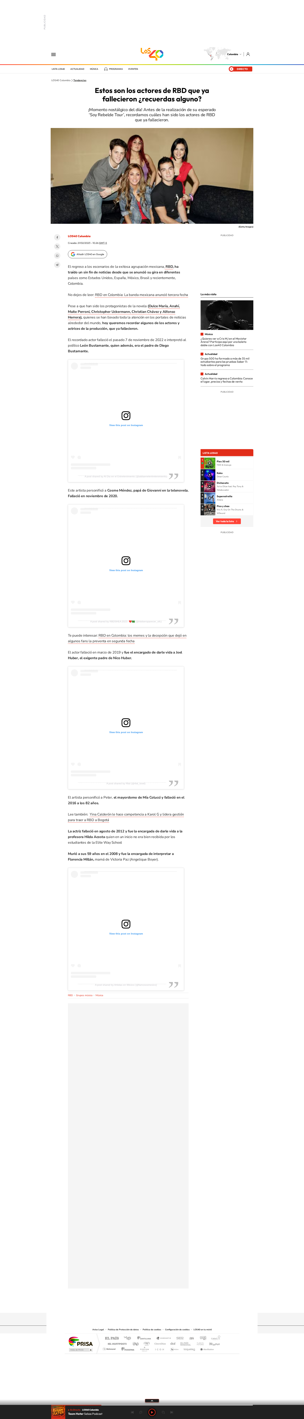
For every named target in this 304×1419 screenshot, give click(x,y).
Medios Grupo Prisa (80, 1350)
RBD (169, 266)
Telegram (57, 265)
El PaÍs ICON (159, 1348)
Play (152, 1412)
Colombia (232, 54)
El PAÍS (112, 1338)
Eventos (133, 69)
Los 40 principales (128, 1338)
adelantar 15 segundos (163, 1412)
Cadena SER (179, 1338)
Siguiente (172, 1412)
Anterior (132, 1412)
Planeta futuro (198, 1343)
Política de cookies (152, 1329)
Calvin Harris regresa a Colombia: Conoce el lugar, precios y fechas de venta (227, 380)
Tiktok (138, 1306)
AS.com (190, 1338)
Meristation (206, 1348)
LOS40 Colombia (152, 54)
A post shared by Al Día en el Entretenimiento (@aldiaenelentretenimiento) (126, 476)
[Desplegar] (152, 1400)
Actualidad (77, 69)
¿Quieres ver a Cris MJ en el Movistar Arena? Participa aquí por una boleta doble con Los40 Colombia (224, 342)
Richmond (110, 1348)
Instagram (145, 1306)
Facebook (57, 237)
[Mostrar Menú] (56, 54)
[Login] (248, 54)
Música (94, 69)
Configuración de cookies (177, 1329)
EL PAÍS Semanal (185, 1343)
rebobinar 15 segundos (141, 1412)
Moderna (127, 1348)
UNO (136, 1343)
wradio (146, 1343)
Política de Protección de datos (123, 1329)
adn (201, 1338)
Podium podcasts (144, 1348)
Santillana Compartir (164, 1338)
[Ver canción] (209, 463)
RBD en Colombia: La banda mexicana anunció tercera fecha (141, 294)
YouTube (152, 1306)
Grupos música (84, 995)
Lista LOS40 (58, 69)
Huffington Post (116, 1343)
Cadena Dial (173, 1343)
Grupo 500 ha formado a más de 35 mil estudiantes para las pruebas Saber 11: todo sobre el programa (225, 362)
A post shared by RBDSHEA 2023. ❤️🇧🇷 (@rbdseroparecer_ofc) (126, 621)
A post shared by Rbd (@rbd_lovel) (125, 783)
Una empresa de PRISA (80, 1341)
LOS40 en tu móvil (203, 1329)
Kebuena (211, 1343)
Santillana (145, 1338)
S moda (174, 1348)
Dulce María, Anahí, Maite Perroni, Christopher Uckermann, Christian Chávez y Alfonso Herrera (124, 312)
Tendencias (79, 80)
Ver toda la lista (225, 521)
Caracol (214, 1338)
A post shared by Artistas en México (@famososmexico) (126, 984)
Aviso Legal (98, 1329)
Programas (116, 69)
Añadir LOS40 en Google (90, 254)
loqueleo (190, 1348)
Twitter (57, 246)
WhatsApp (57, 255)
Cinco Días (159, 1343)
